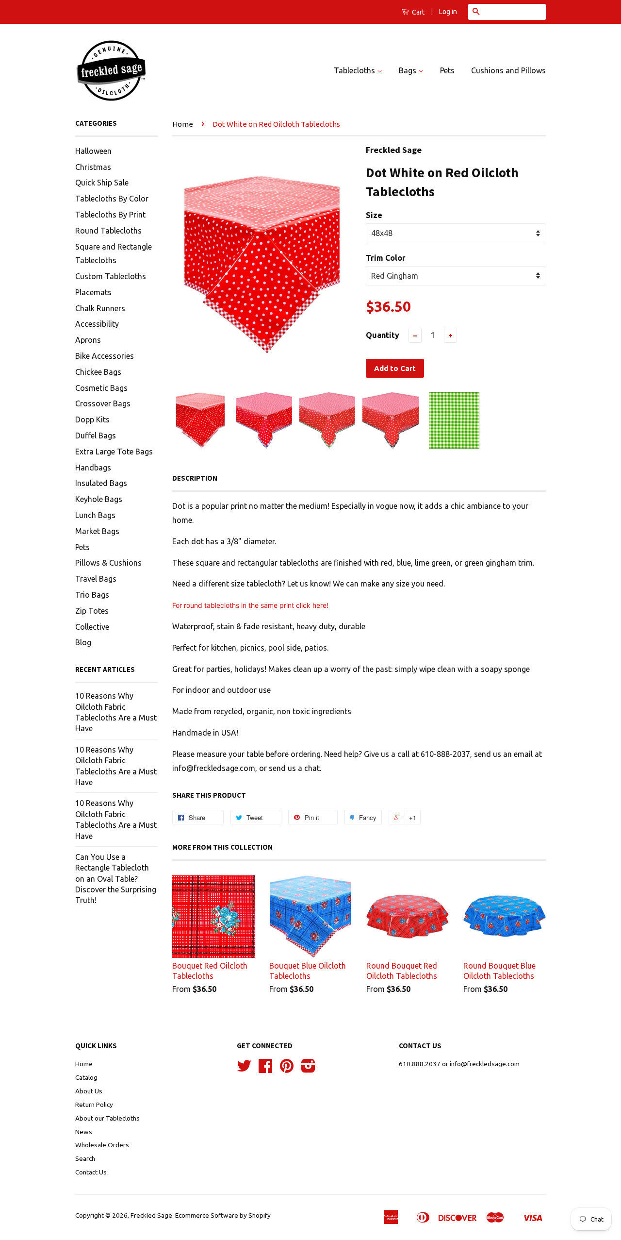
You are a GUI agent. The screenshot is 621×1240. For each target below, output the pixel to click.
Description (194, 478)
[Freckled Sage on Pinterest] (286, 1069)
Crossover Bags (103, 403)
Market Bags (97, 531)
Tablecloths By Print (110, 214)
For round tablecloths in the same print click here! (251, 605)
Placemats (93, 292)
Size (374, 215)
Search (85, 1158)
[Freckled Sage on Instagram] (308, 1069)
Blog (83, 642)
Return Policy (94, 1104)
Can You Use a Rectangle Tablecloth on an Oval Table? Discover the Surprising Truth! (115, 879)
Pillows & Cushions (108, 562)
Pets (447, 70)
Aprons (88, 339)
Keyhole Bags (98, 499)
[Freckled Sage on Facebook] (265, 1069)
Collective (92, 626)
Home (182, 124)
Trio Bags (92, 594)
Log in (448, 12)
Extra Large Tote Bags (114, 451)
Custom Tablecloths (110, 276)
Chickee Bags (98, 372)
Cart (417, 12)
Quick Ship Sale (102, 182)
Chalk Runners (100, 308)
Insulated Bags (101, 483)
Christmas (93, 167)
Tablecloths (355, 70)
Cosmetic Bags (101, 388)
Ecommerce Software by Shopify (223, 1215)
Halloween (93, 151)
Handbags (93, 467)
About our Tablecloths (107, 1118)
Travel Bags (95, 578)
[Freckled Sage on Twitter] (244, 1069)
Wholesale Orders (102, 1145)
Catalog (86, 1077)
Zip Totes (92, 610)
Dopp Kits (92, 419)
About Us (88, 1091)
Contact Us (91, 1172)
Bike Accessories (104, 356)
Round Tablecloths (108, 230)
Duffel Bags (95, 435)
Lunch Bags (95, 515)
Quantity (382, 335)
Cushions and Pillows (508, 70)
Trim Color (386, 257)
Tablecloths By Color (111, 198)
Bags (408, 70)
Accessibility (97, 323)
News (83, 1132)
